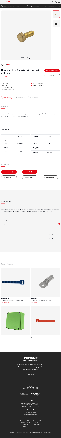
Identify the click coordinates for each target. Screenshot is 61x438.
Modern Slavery (25, 422)
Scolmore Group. (36, 432)
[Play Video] (56, 24)
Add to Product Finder (52, 70)
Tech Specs (52, 75)
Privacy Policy (25, 424)
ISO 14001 (37, 424)
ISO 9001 (37, 422)
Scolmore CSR (37, 421)
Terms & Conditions (25, 421)
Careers (25, 426)
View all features (6, 97)
